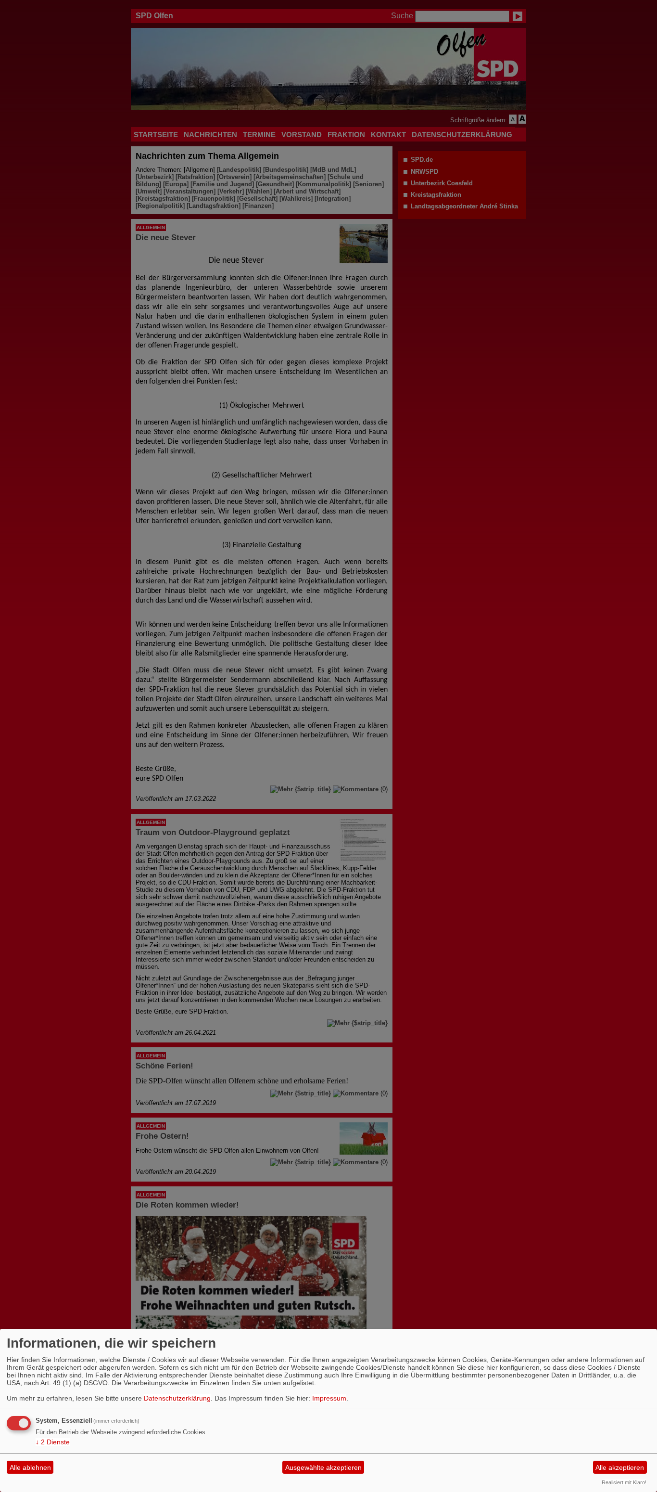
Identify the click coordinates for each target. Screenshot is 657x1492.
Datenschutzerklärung (177, 1398)
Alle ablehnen (30, 1467)
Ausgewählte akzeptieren (323, 1467)
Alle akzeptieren (619, 1467)
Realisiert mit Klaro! (624, 1482)
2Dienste (53, 1442)
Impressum (329, 1398)
